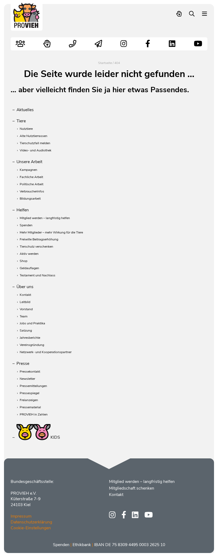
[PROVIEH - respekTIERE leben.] (26, 25)
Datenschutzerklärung (31, 522)
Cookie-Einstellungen (31, 528)
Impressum (21, 516)
